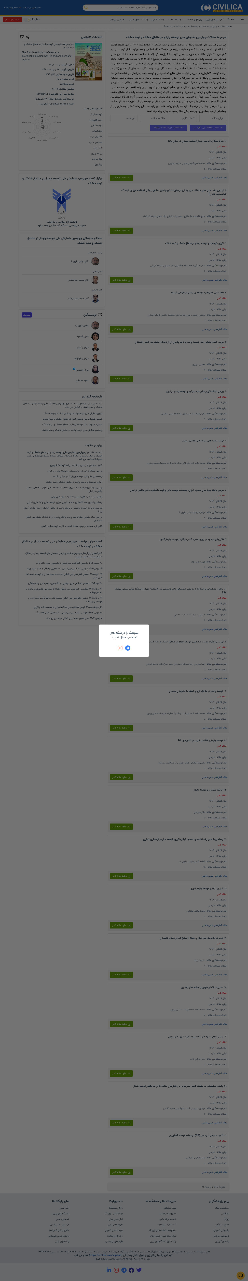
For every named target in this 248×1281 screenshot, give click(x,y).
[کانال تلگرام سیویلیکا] (127, 648)
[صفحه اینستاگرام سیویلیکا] (120, 648)
